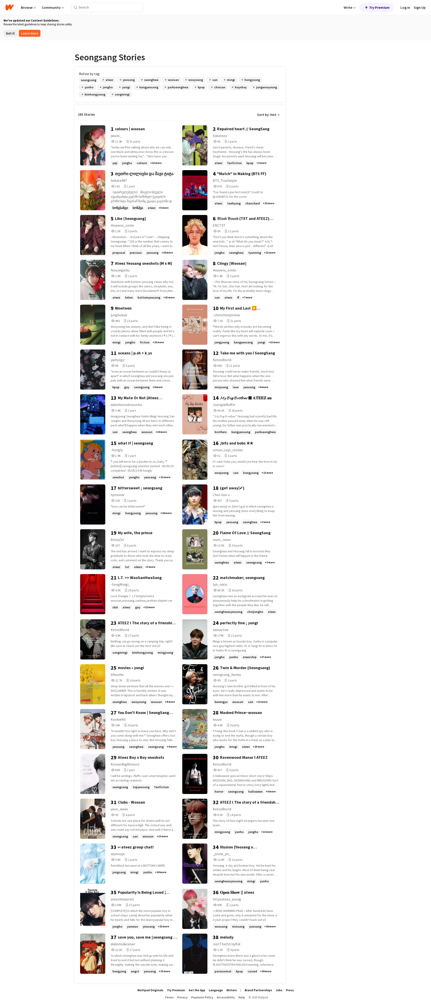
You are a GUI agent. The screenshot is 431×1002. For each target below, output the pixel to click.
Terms (169, 997)
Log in (405, 7)
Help (241, 997)
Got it (10, 33)
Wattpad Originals (150, 990)
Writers (231, 990)
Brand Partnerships (258, 990)
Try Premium (379, 7)
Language (216, 990)
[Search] (75, 7)
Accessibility (226, 997)
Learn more (29, 33)
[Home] (9, 7)
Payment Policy (202, 997)
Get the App (197, 990)
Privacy (182, 997)
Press (290, 990)
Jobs (279, 990)
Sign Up (420, 7)
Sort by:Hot (266, 114)
